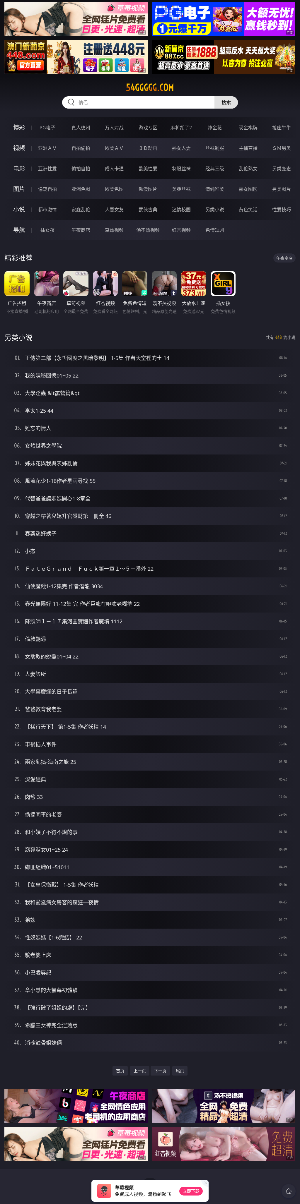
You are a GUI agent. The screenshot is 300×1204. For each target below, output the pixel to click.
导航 (19, 230)
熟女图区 (248, 189)
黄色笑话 (248, 209)
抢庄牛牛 (281, 127)
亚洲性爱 (47, 168)
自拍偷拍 (80, 148)
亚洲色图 (80, 189)
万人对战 (114, 127)
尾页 (180, 1070)
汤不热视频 (148, 230)
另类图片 (281, 189)
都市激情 (47, 209)
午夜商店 (80, 230)
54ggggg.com (150, 87)
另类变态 (281, 168)
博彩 (19, 127)
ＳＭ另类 (281, 148)
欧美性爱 (148, 168)
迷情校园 (181, 209)
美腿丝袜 (181, 189)
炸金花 (215, 127)
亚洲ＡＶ (47, 148)
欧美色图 (114, 189)
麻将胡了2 (181, 127)
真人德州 (80, 127)
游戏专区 (148, 127)
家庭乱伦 (80, 209)
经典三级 (214, 168)
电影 (19, 168)
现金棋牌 (248, 127)
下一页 (160, 1070)
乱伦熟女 (248, 168)
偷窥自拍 (47, 189)
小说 (19, 209)
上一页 (140, 1070)
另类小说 (214, 209)
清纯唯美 (214, 189)
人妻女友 (114, 209)
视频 (19, 148)
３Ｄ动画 (148, 148)
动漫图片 (148, 189)
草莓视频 (114, 230)
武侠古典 (148, 209)
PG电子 (47, 127)
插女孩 (47, 230)
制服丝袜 (181, 168)
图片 (19, 189)
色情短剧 (214, 230)
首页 (120, 1070)
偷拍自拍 (80, 168)
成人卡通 (114, 168)
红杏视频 (181, 230)
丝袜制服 (214, 148)
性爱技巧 (281, 209)
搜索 (226, 102)
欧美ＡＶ (114, 148)
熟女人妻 (181, 148)
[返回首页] (289, 1191)
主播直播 (248, 148)
